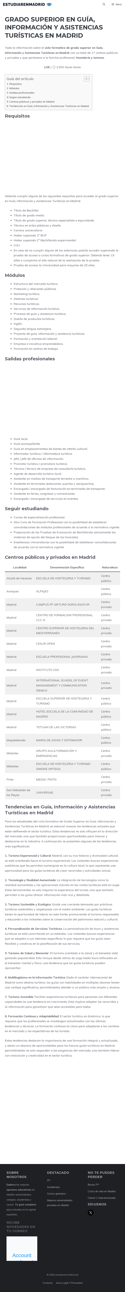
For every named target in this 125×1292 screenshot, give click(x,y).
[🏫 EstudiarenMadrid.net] (28, 4)
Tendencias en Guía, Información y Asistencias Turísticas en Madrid (49, 106)
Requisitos (15, 83)
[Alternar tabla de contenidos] (85, 79)
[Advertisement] (62, 145)
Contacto (48, 1282)
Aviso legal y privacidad (69, 1282)
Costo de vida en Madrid (101, 1191)
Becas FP (93, 1184)
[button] (103, 4)
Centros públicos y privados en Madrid (31, 101)
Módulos (14, 88)
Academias (53, 1187)
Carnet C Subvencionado (102, 1197)
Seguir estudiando (20, 97)
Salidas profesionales (22, 92)
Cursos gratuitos (56, 1193)
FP (48, 1180)
